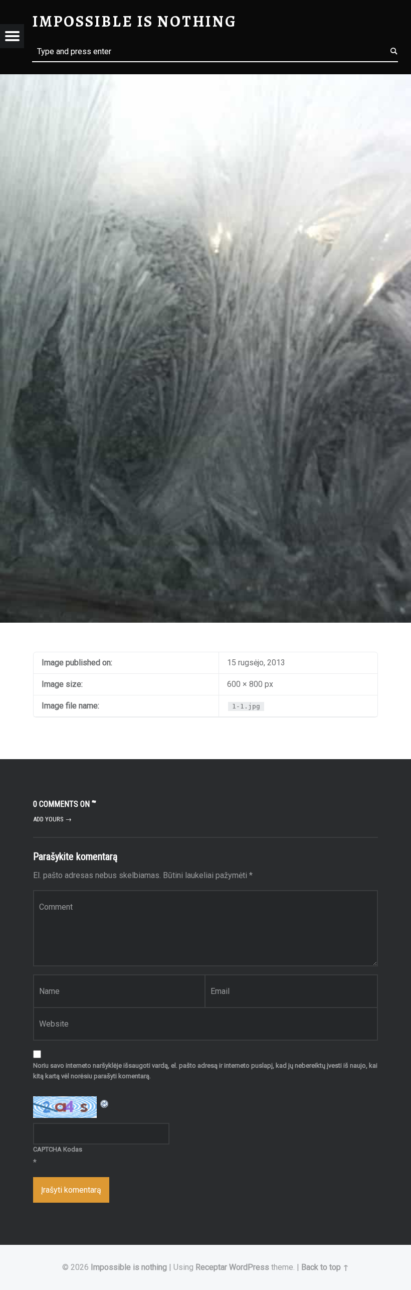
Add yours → (52, 819)
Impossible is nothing (129, 1267)
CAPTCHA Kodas (57, 1149)
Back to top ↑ (325, 1267)
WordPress (249, 1267)
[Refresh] (104, 1102)
